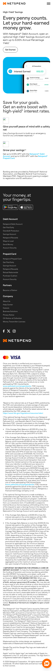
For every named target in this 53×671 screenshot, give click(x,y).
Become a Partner (10, 290)
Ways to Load (8, 241)
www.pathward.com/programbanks (17, 386)
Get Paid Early (8, 227)
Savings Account (9, 234)
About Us (6, 301)
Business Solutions (10, 311)
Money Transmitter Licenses (14, 321)
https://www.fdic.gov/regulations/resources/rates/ (23, 413)
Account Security (9, 248)
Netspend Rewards (10, 238)
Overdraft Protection (11, 231)
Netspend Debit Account (13, 224)
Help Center (8, 304)
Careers (6, 308)
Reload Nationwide (10, 272)
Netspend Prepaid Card (12, 259)
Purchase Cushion (10, 276)
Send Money (8, 244)
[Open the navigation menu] (49, 3)
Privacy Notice (8, 315)
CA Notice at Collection (12, 318)
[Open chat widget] (47, 663)
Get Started (10, 49)
